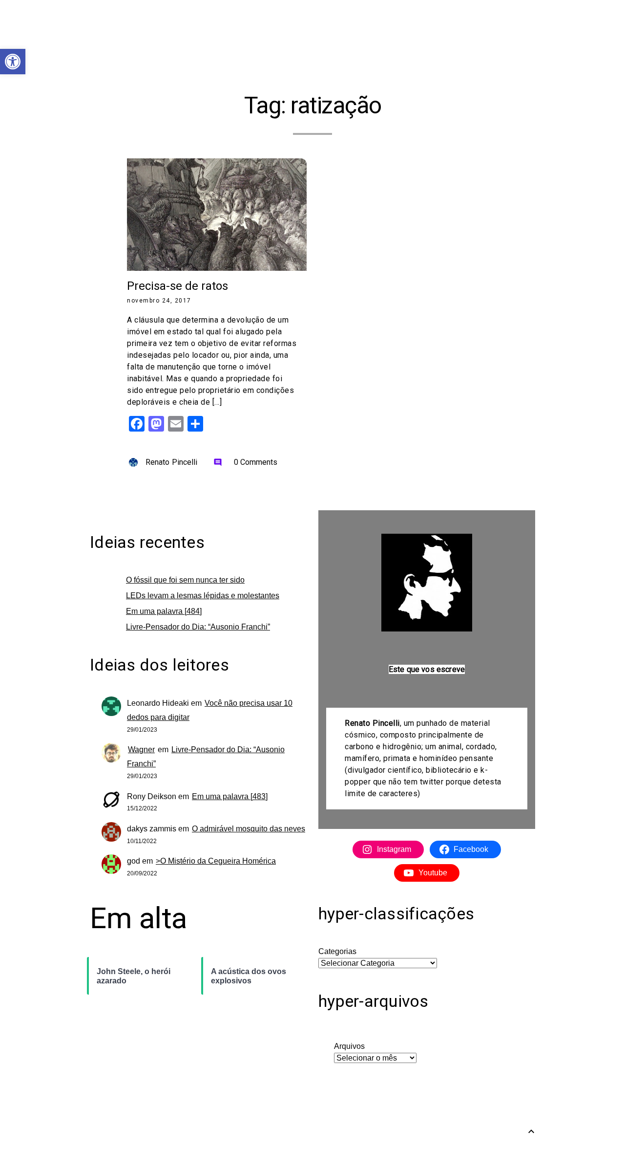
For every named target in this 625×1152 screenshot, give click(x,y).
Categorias (337, 951)
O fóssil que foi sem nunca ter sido (185, 580)
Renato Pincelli (172, 462)
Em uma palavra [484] (164, 611)
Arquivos (349, 1046)
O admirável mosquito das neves (248, 829)
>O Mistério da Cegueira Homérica (216, 861)
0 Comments (245, 462)
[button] (12, 61)
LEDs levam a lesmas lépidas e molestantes (202, 595)
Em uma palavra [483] (230, 796)
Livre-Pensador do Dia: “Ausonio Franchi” (198, 627)
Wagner (141, 749)
